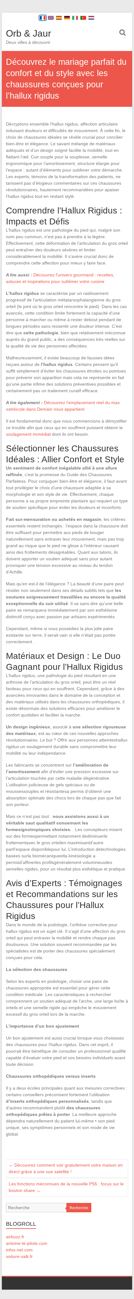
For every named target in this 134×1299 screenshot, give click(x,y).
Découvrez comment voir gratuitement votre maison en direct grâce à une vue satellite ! (66, 1168)
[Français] (43, 18)
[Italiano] (75, 18)
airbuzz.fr (15, 1236)
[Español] (59, 18)
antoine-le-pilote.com (26, 1243)
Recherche (78, 1208)
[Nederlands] (91, 18)
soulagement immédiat (28, 434)
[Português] (83, 18)
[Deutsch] (67, 18)
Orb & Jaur (28, 33)
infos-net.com (19, 1249)
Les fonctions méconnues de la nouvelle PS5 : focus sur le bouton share (66, 1187)
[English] (51, 18)
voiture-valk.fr (19, 1256)
